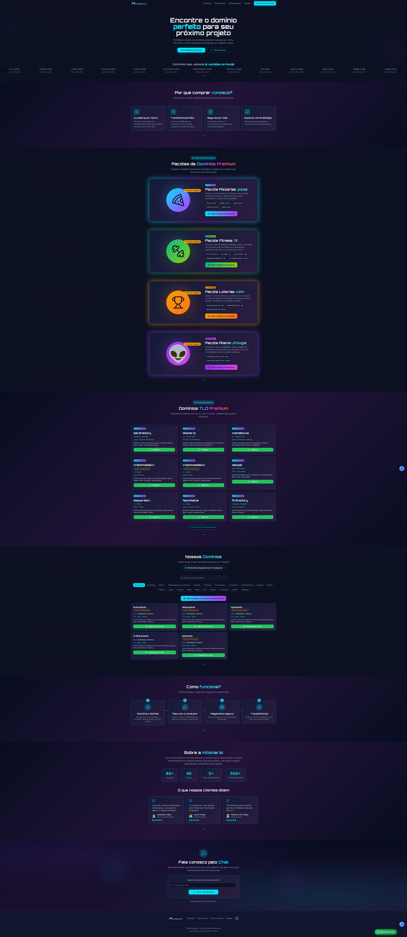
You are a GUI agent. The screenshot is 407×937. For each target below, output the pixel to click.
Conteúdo (207, 585)
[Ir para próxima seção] (203, 76)
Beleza (161, 585)
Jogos (171, 590)
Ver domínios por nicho (191, 50)
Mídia (197, 590)
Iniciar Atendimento (205, 892)
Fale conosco (220, 50)
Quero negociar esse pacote (223, 214)
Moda (189, 590)
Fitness (269, 585)
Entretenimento (247, 585)
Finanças (260, 585)
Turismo (235, 590)
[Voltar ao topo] (401, 924)
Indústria (161, 590)
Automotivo (151, 585)
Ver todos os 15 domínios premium (203, 527)
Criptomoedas (220, 585)
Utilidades (245, 590)
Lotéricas (180, 590)
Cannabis (196, 585)
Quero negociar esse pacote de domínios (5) (205, 598)
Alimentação (139, 585)
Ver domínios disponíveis (265, 3)
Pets (204, 590)
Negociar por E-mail (156, 626)
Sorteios (213, 590)
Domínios (207, 3)
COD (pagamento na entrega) (179, 585)
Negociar (156, 450)
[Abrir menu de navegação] (401, 468)
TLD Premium (219, 3)
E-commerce (233, 585)
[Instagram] (237, 918)
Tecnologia (224, 590)
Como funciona (235, 3)
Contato (247, 3)
